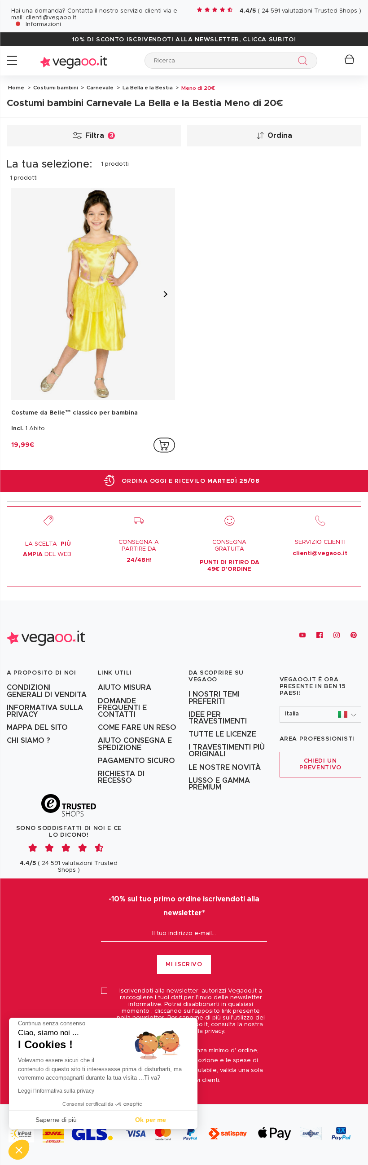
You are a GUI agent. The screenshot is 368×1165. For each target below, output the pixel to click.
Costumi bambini (55, 87)
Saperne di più (56, 1119)
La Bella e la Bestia (147, 87)
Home (16, 87)
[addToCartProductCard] (164, 445)
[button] (321, 714)
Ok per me (150, 1119)
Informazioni (43, 24)
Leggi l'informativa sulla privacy (56, 1091)
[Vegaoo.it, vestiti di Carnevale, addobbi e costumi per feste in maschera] (73, 60)
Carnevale (99, 87)
